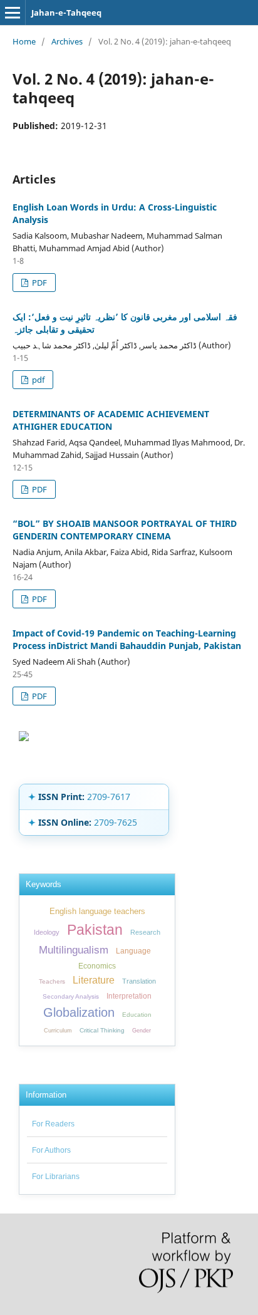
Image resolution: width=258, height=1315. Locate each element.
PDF (38, 282)
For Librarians (56, 1176)
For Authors (51, 1150)
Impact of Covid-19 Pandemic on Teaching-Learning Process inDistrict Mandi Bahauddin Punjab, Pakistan (127, 639)
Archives (67, 41)
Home (24, 41)
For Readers (53, 1124)
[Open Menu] (12, 12)
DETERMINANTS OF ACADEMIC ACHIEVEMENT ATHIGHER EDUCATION (111, 420)
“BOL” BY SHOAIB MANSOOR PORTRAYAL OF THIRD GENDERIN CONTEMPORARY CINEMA (125, 529)
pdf (37, 379)
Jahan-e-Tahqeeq (66, 12)
